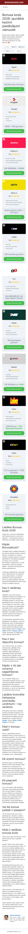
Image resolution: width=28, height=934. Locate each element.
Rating (7, 47)
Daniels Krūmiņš (15, 915)
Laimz (20, 630)
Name (22, 47)
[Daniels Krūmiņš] (6, 920)
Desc (20, 51)
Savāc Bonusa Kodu (14, 89)
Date (15, 47)
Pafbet (14, 720)
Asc (9, 51)
